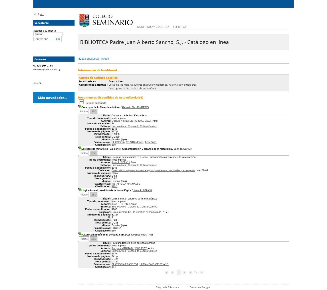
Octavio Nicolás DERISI (135, 107)
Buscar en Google (200, 287)
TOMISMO (151, 142)
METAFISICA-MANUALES (126, 183)
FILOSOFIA (118, 142)
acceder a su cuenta (44, 30)
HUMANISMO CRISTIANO (154, 264)
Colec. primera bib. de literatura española (132, 88)
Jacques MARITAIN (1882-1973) (129, 248)
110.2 (114, 186)
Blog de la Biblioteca (167, 287)
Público (84, 111)
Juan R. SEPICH (183, 148)
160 (114, 230)
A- (35, 13)
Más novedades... (52, 97)
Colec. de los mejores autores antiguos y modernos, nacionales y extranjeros (152, 84)
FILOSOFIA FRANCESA (125, 264)
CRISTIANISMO (134, 142)
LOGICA (116, 228)
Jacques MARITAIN (142, 234)
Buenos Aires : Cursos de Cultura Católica (134, 126)
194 (114, 267)
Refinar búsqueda (96, 103)
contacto (37, 82)
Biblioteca (179, 26)
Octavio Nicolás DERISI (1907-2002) (131, 120)
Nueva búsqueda (158, 26)
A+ (42, 14)
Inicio (140, 26)
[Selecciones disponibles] (81, 103)
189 (114, 144)
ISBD (93, 111)
